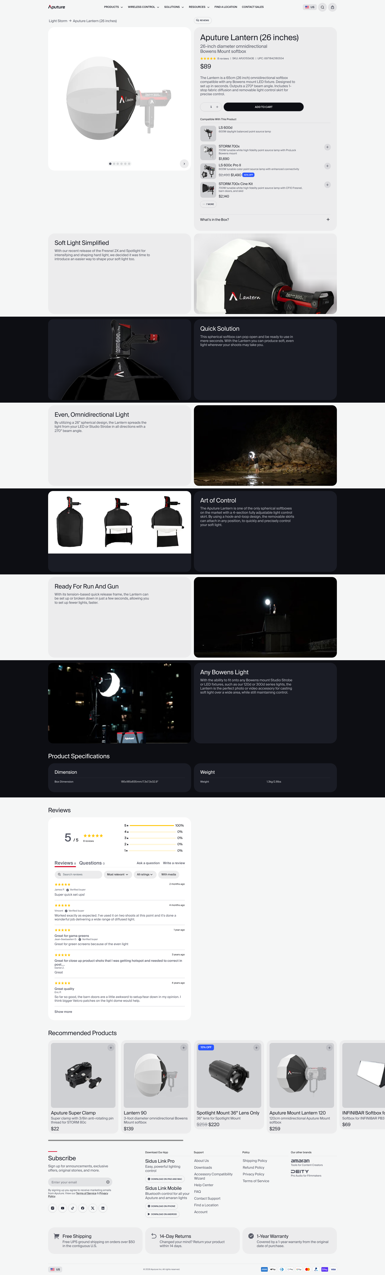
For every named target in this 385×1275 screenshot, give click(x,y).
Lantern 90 (135, 1113)
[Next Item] (184, 163)
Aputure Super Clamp (73, 1113)
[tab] (92, 863)
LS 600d (225, 128)
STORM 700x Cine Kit (236, 184)
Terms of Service (86, 1193)
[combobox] (322, 7)
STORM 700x (229, 146)
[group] (314, 1163)
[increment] (217, 106)
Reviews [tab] (65, 863)
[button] (332, 7)
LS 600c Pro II (230, 165)
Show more (63, 1012)
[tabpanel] (120, 942)
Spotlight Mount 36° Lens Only (228, 1113)
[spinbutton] (211, 106)
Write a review (174, 863)
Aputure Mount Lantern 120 (298, 1113)
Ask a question (148, 863)
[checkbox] (168, 875)
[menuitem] (113, 7)
